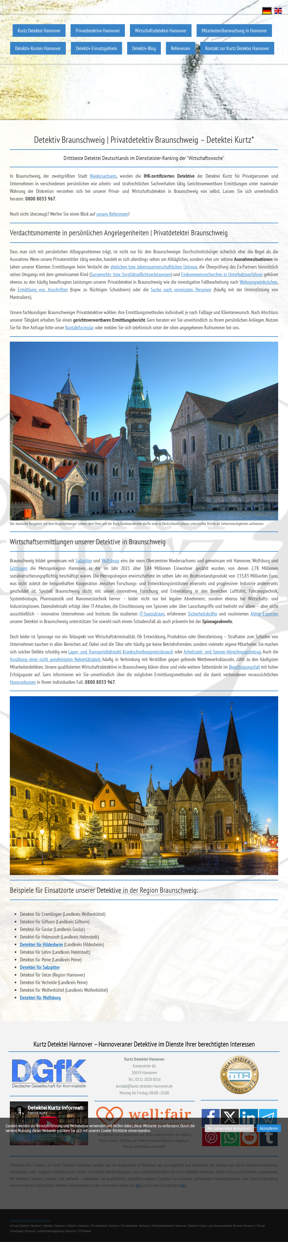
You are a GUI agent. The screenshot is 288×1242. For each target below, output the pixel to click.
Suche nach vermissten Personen (181, 289)
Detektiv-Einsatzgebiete (96, 48)
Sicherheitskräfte (202, 613)
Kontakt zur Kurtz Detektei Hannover (237, 48)
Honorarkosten (23, 682)
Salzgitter (84, 560)
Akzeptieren (269, 1128)
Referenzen (180, 48)
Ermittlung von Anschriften (43, 289)
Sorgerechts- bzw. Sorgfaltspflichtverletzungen (131, 274)
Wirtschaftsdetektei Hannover (160, 30)
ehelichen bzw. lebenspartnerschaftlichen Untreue (154, 266)
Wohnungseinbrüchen (258, 282)
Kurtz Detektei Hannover (39, 30)
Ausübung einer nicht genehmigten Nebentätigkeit (55, 659)
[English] (278, 10)
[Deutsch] (267, 10)
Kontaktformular (79, 327)
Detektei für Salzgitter (40, 967)
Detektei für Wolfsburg (40, 997)
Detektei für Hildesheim (41, 944)
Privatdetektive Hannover (98, 30)
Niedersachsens (103, 176)
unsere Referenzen (112, 214)
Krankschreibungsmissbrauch (148, 651)
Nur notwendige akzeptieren (229, 1128)
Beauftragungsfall (244, 667)
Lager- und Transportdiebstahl (94, 651)
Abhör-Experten (264, 613)
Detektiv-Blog (144, 48)
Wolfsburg (110, 560)
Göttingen (18, 568)
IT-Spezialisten (152, 613)
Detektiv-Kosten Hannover (38, 48)
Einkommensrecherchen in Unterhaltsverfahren (222, 274)
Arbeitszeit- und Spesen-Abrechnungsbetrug (222, 651)
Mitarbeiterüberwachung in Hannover (234, 30)
